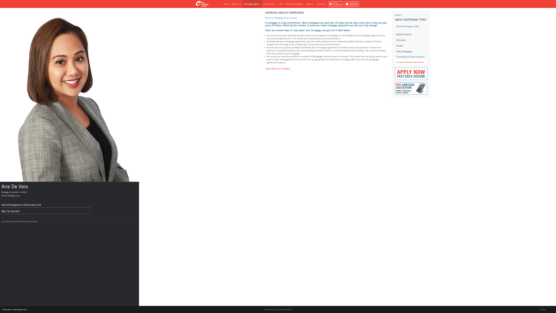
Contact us (321, 4)
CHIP (280, 4)
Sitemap (289, 309)
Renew (399, 45)
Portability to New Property (410, 56)
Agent (309, 4)
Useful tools (268, 4)
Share (398, 14)
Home (226, 4)
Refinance (401, 40)
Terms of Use (280, 309)
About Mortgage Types (407, 26)
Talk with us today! (277, 68)
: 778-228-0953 (10, 211)
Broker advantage (294, 4)
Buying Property (403, 34)
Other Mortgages (404, 51)
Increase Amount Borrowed (410, 62)
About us (236, 4)
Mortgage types (251, 4)
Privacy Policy (269, 309)
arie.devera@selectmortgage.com (21, 204)
